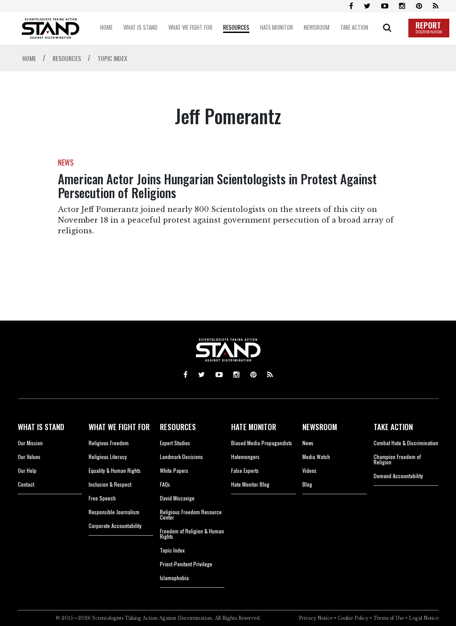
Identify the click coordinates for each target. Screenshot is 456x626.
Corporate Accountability (115, 525)
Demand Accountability (398, 476)
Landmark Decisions (181, 456)
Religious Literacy (108, 456)
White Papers (174, 470)
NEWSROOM (319, 426)
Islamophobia (174, 577)
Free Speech (102, 498)
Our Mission (30, 443)
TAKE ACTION (393, 426)
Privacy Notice (316, 618)
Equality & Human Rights (115, 470)
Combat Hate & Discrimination (406, 443)
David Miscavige (177, 498)
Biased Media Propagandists (261, 443)
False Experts (245, 470)
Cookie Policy (353, 618)
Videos (309, 470)
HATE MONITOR (253, 426)
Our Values (29, 456)
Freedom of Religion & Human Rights (192, 533)
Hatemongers (245, 456)
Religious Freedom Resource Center (191, 514)
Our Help (27, 470)
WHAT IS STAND (41, 426)
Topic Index (172, 550)
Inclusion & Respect (110, 484)
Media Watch (316, 456)
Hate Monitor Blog (250, 484)
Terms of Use (388, 618)
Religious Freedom (109, 443)
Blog (307, 484)
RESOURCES (178, 426)
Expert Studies (175, 443)
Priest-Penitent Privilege (186, 564)
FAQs (165, 484)
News (308, 443)
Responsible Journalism (114, 512)
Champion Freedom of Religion (397, 459)
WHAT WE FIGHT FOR (119, 426)
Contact (26, 484)
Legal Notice (424, 618)
